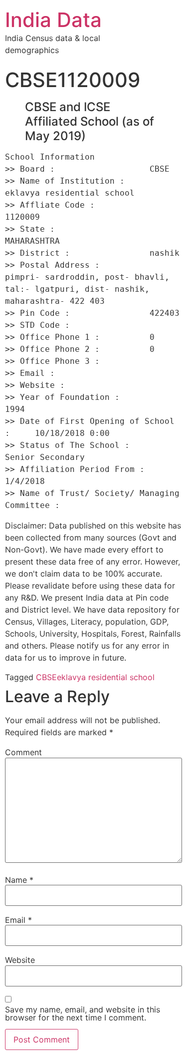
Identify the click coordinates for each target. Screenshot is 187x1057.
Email (18, 920)
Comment (23, 752)
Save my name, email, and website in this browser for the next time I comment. (82, 1013)
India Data (53, 20)
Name (19, 880)
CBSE (46, 677)
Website (20, 960)
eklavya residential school (106, 677)
